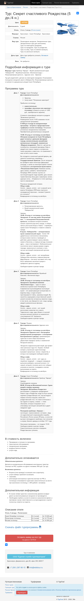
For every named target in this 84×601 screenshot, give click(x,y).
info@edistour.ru (36, 567)
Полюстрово (36, 30)
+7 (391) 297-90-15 (17, 567)
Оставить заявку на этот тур (29, 538)
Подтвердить (22, 592)
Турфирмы (75, 3)
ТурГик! (10, 2)
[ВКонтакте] (77, 13)
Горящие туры (47, 3)
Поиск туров (36, 3)
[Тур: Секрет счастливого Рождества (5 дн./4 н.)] (67, 29)
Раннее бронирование (61, 3)
